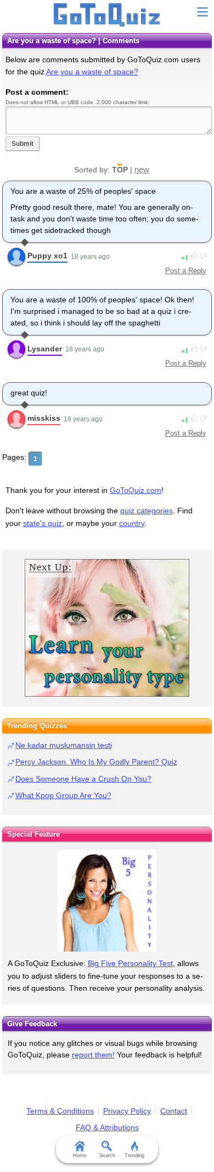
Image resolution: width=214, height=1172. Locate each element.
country (131, 523)
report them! (93, 1054)
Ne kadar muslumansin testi (63, 745)
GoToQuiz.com (135, 490)
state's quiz (42, 523)
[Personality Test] (107, 628)
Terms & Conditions (60, 1110)
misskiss (43, 418)
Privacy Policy (127, 1110)
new (141, 169)
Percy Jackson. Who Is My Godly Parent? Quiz (96, 761)
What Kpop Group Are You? (63, 795)
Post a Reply (185, 271)
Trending (134, 1155)
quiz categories (146, 510)
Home (80, 1155)
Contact (173, 1110)
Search (107, 1155)
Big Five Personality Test (130, 963)
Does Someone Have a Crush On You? (83, 778)
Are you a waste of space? (92, 71)
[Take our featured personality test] (107, 901)
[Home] (107, 15)
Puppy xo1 (47, 255)
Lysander (44, 348)
